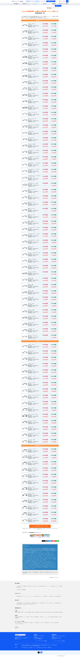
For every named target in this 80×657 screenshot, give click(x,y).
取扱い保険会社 (17, 583)
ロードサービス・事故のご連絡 (35, 1)
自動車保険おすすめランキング (21, 596)
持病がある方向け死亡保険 (42, 612)
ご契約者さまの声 (51, 596)
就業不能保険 (56, 612)
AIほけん (16, 628)
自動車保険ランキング (25, 3)
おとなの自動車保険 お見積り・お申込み (40, 526)
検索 (61, 1)
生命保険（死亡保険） (21, 612)
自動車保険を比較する (51, 1)
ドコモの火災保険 (30, 622)
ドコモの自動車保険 (24, 622)
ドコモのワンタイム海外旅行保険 (54, 622)
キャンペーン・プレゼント (29, 596)
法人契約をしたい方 (25, 604)
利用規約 (43, 528)
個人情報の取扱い (48, 528)
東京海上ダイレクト (19, 587)
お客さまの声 (44, 3)
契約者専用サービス (45, 596)
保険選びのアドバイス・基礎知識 (63, 3)
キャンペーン (35, 3)
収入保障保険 (60, 612)
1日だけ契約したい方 (32, 604)
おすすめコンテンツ (18, 593)
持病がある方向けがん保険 (50, 612)
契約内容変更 (28, 1)
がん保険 (25, 612)
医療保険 (16, 612)
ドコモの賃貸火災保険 (36, 622)
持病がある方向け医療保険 (35, 612)
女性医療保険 (29, 612)
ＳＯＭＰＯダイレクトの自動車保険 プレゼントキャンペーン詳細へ (40, 537)
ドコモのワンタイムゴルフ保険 (19, 623)
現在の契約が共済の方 (19, 604)
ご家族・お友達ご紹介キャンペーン (37, 596)
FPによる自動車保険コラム (58, 596)
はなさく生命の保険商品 (18, 622)
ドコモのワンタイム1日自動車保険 (44, 622)
